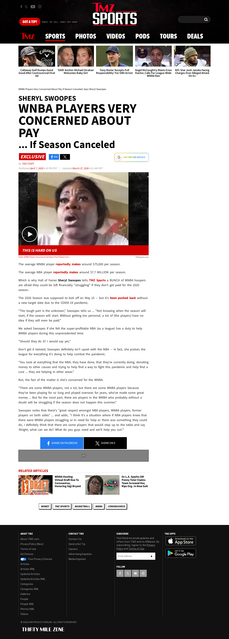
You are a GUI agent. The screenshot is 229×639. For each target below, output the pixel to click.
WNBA (98, 506)
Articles (24, 564)
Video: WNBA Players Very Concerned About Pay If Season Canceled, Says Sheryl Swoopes (44, 257)
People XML (27, 604)
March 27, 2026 (80, 168)
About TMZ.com (29, 539)
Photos (85, 36)
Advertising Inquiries (80, 554)
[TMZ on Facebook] (21, 6)
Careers (73, 549)
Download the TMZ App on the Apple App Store (180, 541)
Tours (168, 36)
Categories (26, 584)
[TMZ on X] (26, 6)
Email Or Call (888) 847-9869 (59, 22)
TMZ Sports (97, 280)
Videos (115, 36)
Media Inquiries (77, 559)
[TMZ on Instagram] (40, 6)
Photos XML (27, 609)
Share (64, 443)
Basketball (82, 506)
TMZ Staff (28, 163)
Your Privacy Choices (39, 559)
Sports (55, 36)
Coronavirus (116, 506)
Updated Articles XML (32, 579)
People (24, 599)
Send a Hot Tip (77, 544)
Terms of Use (28, 549)
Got (30, 22)
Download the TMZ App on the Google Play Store (180, 553)
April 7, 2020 (37, 168)
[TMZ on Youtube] (33, 6)
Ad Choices (26, 554)
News (27, 36)
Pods (142, 36)
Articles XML (27, 569)
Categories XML (29, 589)
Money (45, 506)
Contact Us (75, 539)
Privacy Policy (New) (31, 544)
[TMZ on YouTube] (135, 573)
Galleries (25, 594)
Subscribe (151, 556)
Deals (195, 36)
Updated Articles (30, 574)
